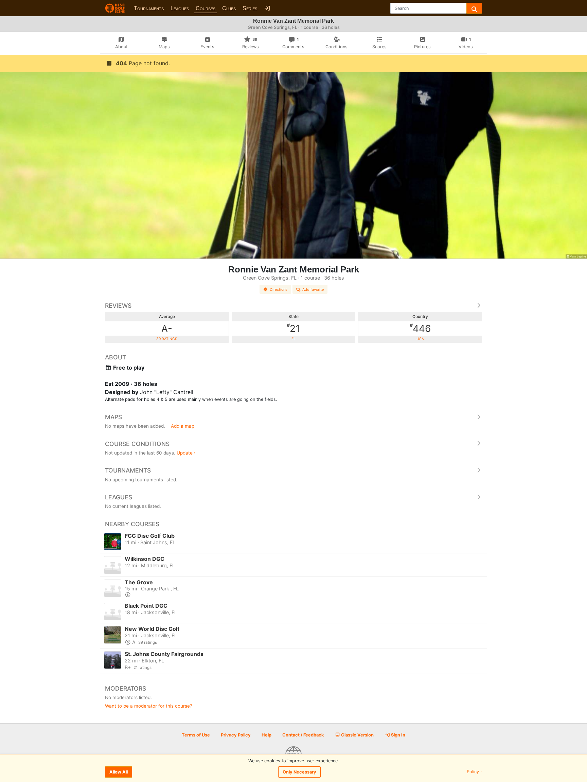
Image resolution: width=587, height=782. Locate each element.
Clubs (229, 8)
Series (250, 8)
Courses (205, 8)
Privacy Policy (236, 734)
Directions (278, 289)
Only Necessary (299, 772)
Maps (113, 417)
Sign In (397, 734)
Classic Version (357, 734)
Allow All (118, 772)
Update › (186, 453)
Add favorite (313, 289)
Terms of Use (196, 734)
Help (266, 734)
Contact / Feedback (303, 734)
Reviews (118, 305)
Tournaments (149, 8)
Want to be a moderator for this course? (148, 706)
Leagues (180, 8)
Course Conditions (137, 443)
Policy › (474, 772)
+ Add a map (180, 426)
